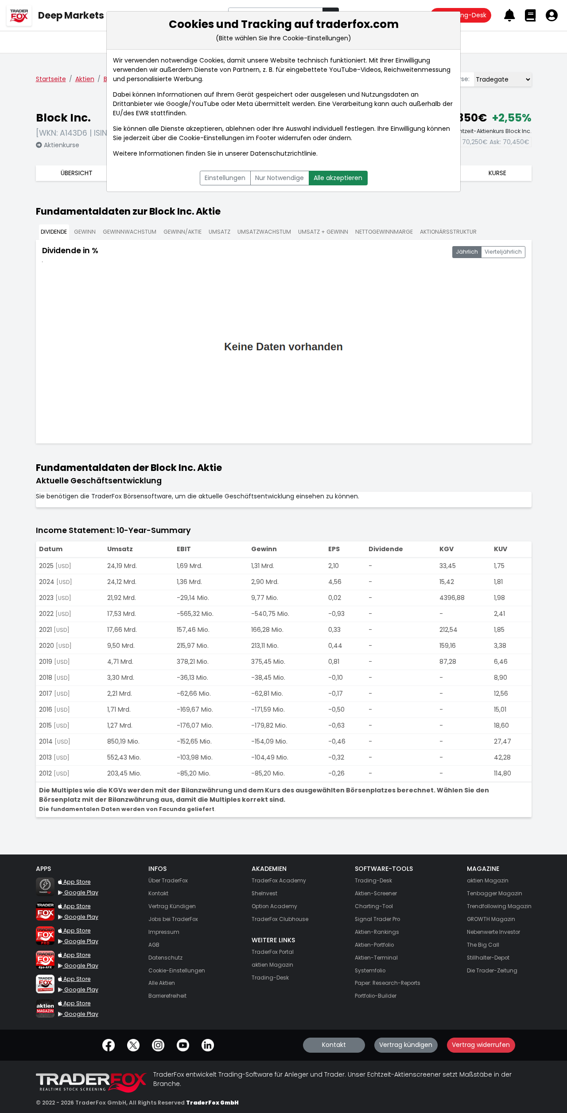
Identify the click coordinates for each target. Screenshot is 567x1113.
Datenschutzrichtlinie (283, 153)
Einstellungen (225, 177)
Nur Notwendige (279, 177)
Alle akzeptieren (338, 177)
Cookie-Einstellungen (212, 137)
